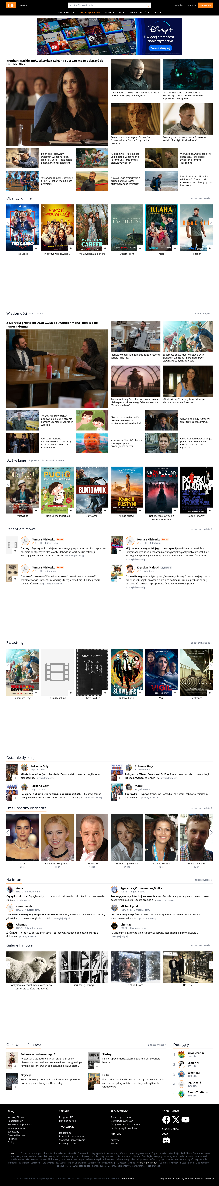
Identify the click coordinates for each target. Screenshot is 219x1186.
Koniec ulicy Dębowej (103, 1156)
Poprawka (131, 794)
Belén (191, 1162)
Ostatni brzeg (134, 576)
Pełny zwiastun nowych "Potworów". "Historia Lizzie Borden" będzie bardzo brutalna (132, 140)
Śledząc (107, 1054)
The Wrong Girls (70, 1156)
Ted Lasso (22, 253)
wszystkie (200, 808)
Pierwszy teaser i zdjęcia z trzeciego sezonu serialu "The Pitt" (135, 356)
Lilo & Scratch (64, 1165)
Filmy (107, 12)
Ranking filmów (16, 1128)
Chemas (21, 924)
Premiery (54, 460)
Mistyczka (22, 516)
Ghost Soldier (92, 698)
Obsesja (122, 1162)
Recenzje (13, 1138)
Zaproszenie (201, 1159)
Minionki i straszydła (18, 1162)
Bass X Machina (57, 698)
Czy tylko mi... (15, 896)
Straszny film (94, 1162)
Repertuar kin (15, 1121)
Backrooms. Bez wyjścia (42, 1162)
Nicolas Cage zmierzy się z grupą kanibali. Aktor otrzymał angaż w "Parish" (125, 181)
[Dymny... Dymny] (12, 545)
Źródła (114, 1143)
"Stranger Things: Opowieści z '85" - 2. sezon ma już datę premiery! (57, 181)
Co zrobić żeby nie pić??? (125, 914)
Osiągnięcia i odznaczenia (125, 1124)
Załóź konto (205, 5)
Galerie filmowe (19, 945)
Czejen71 (193, 1063)
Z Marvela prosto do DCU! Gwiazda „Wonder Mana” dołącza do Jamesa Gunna (52, 324)
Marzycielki (54, 1156)
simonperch (24, 906)
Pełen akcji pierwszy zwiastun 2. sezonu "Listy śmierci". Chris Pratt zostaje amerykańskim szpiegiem (56, 158)
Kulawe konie (126, 698)
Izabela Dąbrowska (127, 863)
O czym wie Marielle (26, 1156)
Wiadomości (66, 12)
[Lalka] (94, 1081)
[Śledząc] (94, 1060)
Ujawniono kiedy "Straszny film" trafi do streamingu (195, 420)
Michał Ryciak (130, 906)
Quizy (157, 12)
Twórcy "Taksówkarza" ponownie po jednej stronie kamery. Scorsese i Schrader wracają (57, 420)
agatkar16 (194, 1082)
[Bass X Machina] (57, 672)
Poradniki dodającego (71, 1136)
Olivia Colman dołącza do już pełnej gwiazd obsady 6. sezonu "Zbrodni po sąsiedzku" (196, 443)
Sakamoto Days (22, 698)
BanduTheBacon (198, 1092)
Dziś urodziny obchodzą (26, 808)
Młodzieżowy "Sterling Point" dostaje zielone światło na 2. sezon (184, 401)
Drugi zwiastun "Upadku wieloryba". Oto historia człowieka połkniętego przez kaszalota (196, 181)
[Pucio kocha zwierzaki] (57, 490)
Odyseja (26, 1075)
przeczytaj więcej (45, 778)
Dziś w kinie (16, 460)
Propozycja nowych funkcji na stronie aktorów (138, 896)
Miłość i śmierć (29, 774)
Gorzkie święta (99, 1165)
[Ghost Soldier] (92, 672)
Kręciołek (42, 1156)
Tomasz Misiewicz (43, 539)
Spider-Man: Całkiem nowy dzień (119, 1159)
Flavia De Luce (185, 1156)
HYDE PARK (126, 909)
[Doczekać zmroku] (12, 573)
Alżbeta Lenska (161, 863)
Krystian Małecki (148, 567)
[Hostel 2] (188, 967)
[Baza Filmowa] (11, 5)
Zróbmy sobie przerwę (119, 1165)
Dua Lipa (23, 863)
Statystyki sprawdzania (72, 1140)
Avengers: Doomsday (50, 1083)
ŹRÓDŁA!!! (12, 932)
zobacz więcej (202, 313)
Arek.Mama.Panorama (192, 1153)
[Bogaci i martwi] (196, 490)
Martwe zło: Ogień (184, 1159)
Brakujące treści (68, 1143)
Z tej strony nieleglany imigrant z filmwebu (32, 914)
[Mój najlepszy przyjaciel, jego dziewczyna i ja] (117, 545)
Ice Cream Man (69, 1159)
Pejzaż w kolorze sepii (90, 1159)
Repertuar (34, 460)
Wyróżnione (36, 313)
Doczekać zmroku (31, 576)
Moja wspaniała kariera (92, 253)
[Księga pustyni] (127, 490)
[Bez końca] (196, 672)
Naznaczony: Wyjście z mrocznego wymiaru (128, 1153)
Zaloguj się (191, 5)
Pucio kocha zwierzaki (57, 516)
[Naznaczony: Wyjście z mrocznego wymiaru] (161, 490)
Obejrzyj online (89, 12)
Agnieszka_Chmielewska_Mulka (141, 888)
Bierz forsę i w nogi (83, 985)
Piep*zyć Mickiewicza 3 (57, 253)
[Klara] (161, 227)
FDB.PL (19, 891)
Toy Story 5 (61, 1162)
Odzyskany (85, 1156)
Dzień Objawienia (77, 1162)
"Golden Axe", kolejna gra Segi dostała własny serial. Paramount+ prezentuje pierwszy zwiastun (125, 158)
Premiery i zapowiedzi (20, 1124)
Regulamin (165, 1178)
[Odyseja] (12, 1081)
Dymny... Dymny (30, 548)
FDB (40, 543)
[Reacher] (196, 227)
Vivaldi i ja (174, 1153)
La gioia (164, 1162)
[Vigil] (161, 672)
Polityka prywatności (183, 1178)
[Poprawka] (117, 792)
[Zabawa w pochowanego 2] (12, 1060)
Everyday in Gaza (177, 1162)
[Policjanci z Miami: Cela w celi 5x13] (117, 772)
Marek (139, 786)
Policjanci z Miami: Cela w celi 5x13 (145, 774)
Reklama (199, 1178)
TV (120, 12)
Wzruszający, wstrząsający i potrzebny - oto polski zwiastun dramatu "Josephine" (195, 158)
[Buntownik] (92, 490)
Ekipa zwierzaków (146, 1159)
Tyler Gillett (67, 1058)
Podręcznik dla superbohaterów (36, 1153)
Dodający (181, 1044)
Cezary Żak (92, 863)
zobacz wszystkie (200, 198)
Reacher (196, 253)
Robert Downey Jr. (31, 1079)
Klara (161, 253)
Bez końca (196, 698)
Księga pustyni (127, 516)
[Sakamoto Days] (22, 672)
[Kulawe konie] (127, 672)
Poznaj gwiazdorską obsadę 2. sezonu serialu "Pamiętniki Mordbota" (184, 139)
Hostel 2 (187, 985)
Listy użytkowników (122, 1121)
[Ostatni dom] (127, 227)
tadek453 (194, 1072)
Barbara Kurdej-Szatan (57, 863)
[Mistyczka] (22, 490)
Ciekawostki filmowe (23, 1044)
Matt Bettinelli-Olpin (43, 1058)
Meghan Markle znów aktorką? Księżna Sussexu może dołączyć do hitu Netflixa (55, 62)
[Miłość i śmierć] (12, 772)
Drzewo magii (109, 1162)
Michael (132, 1162)
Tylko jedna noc (123, 1156)
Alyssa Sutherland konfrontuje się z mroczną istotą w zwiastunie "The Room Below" (56, 443)
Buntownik (92, 516)
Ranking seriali (67, 1121)
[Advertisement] (109, 285)
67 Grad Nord (135, 985)
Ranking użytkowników (124, 1128)
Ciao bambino (202, 1162)
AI (112, 932)
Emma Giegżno (110, 1079)
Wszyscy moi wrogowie (165, 1156)
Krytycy (115, 1140)
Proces (34, 1159)
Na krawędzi (154, 1165)
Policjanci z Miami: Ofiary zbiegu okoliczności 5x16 (51, 794)
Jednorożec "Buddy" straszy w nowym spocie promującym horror (126, 443)
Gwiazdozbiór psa (81, 1165)
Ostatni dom (127, 253)
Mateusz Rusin (196, 863)
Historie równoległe (142, 1156)
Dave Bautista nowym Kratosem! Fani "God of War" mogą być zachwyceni (135, 94)
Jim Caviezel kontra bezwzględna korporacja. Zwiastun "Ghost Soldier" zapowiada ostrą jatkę (184, 95)
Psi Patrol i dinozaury (49, 1159)
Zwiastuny (15, 642)
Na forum (14, 879)
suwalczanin (196, 1053)
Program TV (66, 1117)
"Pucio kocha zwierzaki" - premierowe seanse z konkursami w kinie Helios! (126, 420)
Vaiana (169, 1159)
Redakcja (209, 1178)
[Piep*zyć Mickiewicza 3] (57, 227)
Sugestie (23, 5)
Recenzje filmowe (21, 529)
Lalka (106, 1075)
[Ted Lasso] (22, 227)
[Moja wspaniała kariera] (92, 227)
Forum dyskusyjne (121, 1117)
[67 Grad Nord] (135, 967)
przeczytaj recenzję (74, 555)
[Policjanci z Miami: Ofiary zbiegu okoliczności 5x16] (12, 792)
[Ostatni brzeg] (117, 573)
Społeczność (137, 12)
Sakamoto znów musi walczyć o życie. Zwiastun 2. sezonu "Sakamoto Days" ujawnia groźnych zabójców (184, 357)
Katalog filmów (16, 1117)
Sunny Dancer (139, 1165)
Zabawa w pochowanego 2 (38, 1054)
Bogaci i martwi (196, 516)
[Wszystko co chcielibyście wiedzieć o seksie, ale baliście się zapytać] (31, 967)
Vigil (161, 698)
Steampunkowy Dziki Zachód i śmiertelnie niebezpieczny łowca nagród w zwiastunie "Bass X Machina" (134, 402)
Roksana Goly (40, 766)
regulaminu (128, 1178)
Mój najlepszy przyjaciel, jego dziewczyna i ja (152, 548)
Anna (19, 888)
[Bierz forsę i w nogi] (83, 967)
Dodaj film (178, 5)
